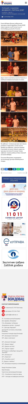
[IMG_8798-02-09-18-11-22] (14, 38)
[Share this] (6, 169)
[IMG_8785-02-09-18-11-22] (14, 134)
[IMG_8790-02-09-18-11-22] (14, 104)
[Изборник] (26, 3)
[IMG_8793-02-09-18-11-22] (14, 68)
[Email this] (2, 169)
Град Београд (5, 370)
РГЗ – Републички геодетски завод (12, 374)
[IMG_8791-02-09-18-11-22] (14, 89)
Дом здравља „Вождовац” (9, 321)
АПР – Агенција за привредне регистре (13, 376)
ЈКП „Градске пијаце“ (8, 344)
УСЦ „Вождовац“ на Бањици (10, 323)
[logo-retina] (6, 3)
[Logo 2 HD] (14, 258)
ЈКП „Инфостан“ (6, 357)
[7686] (14, 190)
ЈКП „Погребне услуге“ (8, 359)
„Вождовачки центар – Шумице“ (11, 325)
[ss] (14, 209)
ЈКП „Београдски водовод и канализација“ (14, 363)
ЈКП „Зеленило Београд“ (9, 342)
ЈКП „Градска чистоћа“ (8, 346)
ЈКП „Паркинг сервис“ (8, 348)
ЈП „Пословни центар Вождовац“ (11, 318)
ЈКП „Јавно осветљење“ (8, 338)
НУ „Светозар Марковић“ (9, 327)
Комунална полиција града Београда (12, 333)
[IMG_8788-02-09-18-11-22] (14, 119)
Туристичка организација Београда (12, 372)
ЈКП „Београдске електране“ (10, 336)
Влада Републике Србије (9, 367)
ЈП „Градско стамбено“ (8, 361)
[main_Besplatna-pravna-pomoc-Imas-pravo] (14, 229)
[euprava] (14, 242)
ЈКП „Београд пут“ (7, 354)
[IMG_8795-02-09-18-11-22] (14, 53)
